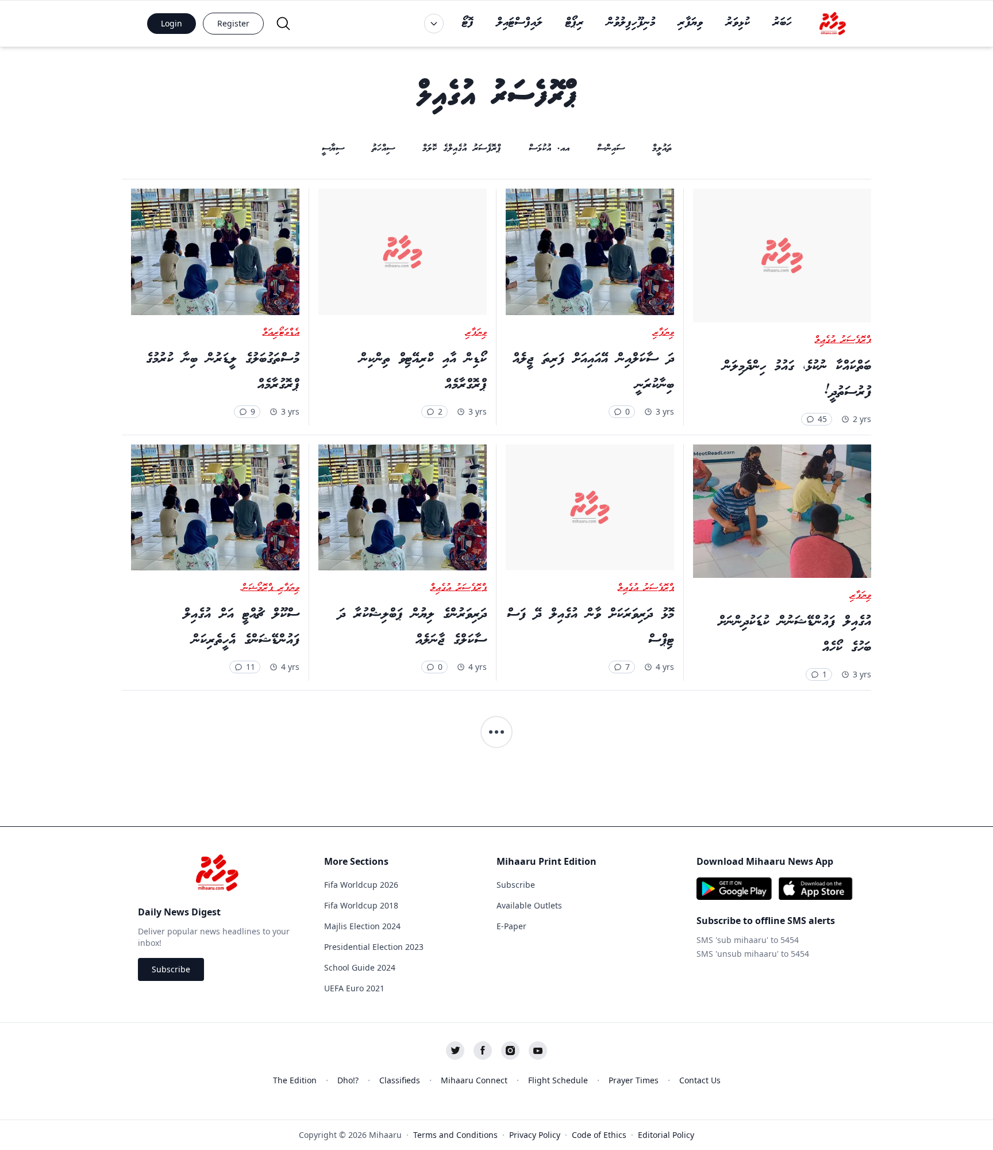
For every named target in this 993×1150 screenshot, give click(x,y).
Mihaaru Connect (474, 1080)
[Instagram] (510, 1050)
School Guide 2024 (359, 967)
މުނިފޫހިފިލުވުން (631, 23)
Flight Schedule (558, 1080)
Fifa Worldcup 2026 (361, 884)
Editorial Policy (666, 1134)
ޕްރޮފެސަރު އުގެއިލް (843, 340)
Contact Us (700, 1080)
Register (233, 23)
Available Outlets (529, 905)
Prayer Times (634, 1080)
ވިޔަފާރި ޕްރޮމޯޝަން (270, 588)
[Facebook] (483, 1050)
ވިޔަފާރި (690, 23)
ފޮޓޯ (468, 23)
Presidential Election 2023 (374, 946)
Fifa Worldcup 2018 (361, 905)
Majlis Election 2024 (362, 926)
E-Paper (511, 926)
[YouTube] (538, 1050)
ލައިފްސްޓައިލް (519, 23)
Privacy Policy (534, 1134)
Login (171, 23)
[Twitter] (455, 1050)
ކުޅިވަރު (738, 23)
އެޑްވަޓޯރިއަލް (281, 333)
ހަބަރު (782, 23)
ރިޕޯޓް (574, 23)
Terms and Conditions (455, 1134)
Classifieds (399, 1080)
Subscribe (171, 969)
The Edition (295, 1080)
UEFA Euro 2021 (354, 988)
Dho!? (348, 1080)
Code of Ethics (599, 1134)
